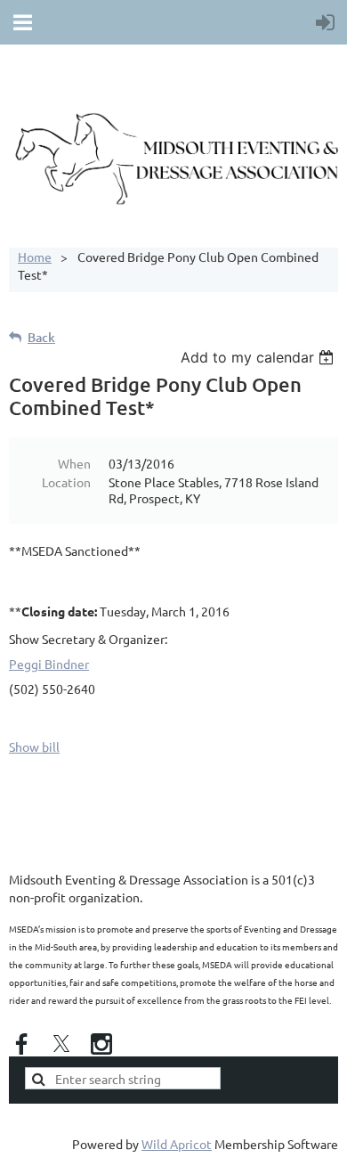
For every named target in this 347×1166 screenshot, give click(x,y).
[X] (61, 1043)
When (74, 463)
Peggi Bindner (49, 664)
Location (66, 482)
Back (41, 337)
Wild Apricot (176, 1144)
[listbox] (259, 357)
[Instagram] (101, 1043)
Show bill (34, 746)
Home (35, 257)
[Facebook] (21, 1043)
